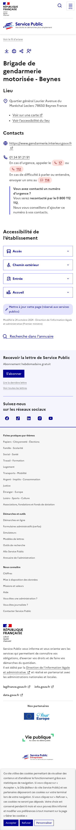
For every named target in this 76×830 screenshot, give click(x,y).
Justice (7, 485)
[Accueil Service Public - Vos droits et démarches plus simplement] (28, 29)
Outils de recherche (14, 545)
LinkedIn (29, 418)
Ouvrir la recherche (60, 5)
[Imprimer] (14, 51)
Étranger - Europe (13, 492)
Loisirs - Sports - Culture (16, 498)
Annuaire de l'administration (19, 558)
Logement (8, 467)
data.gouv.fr (11, 695)
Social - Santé (10, 454)
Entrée (18, 278)
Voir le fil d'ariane (13, 39)
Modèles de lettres (13, 539)
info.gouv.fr (42, 687)
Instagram (40, 418)
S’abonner (13, 373)
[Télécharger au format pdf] (6, 51)
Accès (17, 251)
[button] (28, 51)
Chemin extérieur (26, 265)
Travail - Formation (13, 460)
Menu (70, 9)
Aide (5, 592)
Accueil (18, 292)
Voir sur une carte (25, 115)
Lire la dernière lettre (15, 382)
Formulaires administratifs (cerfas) (22, 526)
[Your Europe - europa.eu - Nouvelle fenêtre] (38, 716)
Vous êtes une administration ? (20, 598)
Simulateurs (9, 533)
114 (47, 180)
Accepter (11, 823)
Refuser (26, 823)
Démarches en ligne (14, 520)
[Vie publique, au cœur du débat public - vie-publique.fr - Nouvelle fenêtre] (38, 738)
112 (18, 169)
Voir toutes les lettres (15, 388)
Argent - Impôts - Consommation (21, 479)
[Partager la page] (21, 51)
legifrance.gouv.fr (15, 687)
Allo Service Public (13, 551)
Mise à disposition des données (20, 580)
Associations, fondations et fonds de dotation (29, 504)
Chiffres (7, 573)
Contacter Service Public (17, 611)
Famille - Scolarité (13, 448)
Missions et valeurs (13, 586)
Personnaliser (44, 823)
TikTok (18, 418)
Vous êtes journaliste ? (15, 605)
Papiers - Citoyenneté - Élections (21, 442)
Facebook (7, 418)
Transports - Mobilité (15, 473)
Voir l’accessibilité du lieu (31, 120)
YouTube (51, 418)
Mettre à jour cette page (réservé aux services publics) (39, 309)
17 (60, 162)
